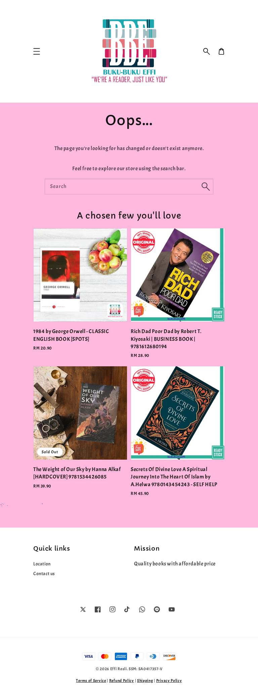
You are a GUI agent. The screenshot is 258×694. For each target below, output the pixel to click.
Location (42, 564)
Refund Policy (121, 680)
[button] (206, 51)
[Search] (205, 186)
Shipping (145, 680)
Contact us (44, 573)
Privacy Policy (169, 680)
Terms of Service (91, 680)
